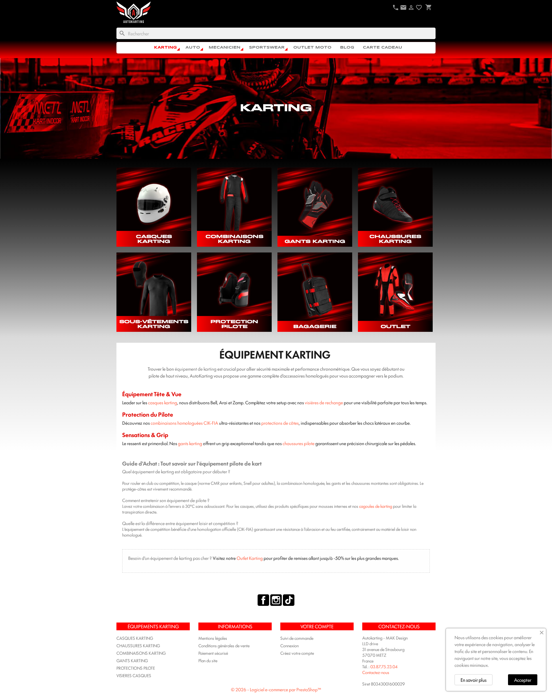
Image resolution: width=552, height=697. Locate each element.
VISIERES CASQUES (133, 675)
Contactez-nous (375, 672)
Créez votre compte (297, 653)
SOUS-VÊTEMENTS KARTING (153, 324)
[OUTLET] (395, 289)
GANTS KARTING (315, 241)
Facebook (263, 600)
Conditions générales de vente (224, 645)
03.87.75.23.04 (384, 666)
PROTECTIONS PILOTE (135, 668)
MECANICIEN (224, 47)
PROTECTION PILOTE (234, 324)
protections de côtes (280, 423)
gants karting (190, 443)
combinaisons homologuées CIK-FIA (184, 423)
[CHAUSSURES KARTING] (395, 204)
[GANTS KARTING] (314, 204)
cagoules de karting (375, 506)
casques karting (162, 402)
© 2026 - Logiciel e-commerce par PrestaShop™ (276, 689)
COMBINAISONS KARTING (234, 238)
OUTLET (395, 326)
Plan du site (207, 660)
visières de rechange (324, 402)
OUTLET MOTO (312, 47)
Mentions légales (212, 638)
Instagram (276, 600)
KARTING (165, 47)
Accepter (522, 679)
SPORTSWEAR (267, 47)
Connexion (289, 645)
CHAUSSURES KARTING (395, 238)
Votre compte (317, 626)
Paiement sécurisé (213, 653)
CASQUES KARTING (154, 238)
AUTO (192, 47)
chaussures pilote (299, 443)
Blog (347, 47)
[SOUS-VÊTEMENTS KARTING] (153, 289)
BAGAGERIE (314, 326)
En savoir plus (473, 679)
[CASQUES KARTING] (153, 204)
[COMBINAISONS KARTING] (234, 204)
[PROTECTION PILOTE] (234, 289)
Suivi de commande (296, 638)
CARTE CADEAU (382, 47)
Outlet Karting (250, 558)
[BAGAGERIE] (314, 289)
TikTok (288, 600)
